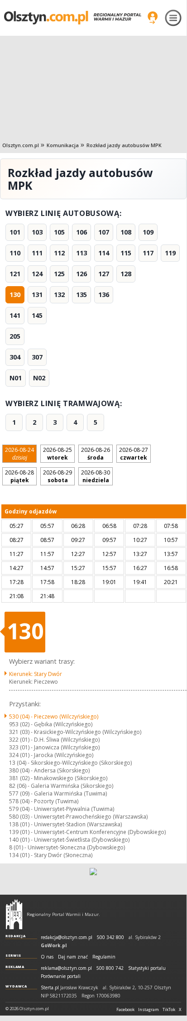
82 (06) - (61, 786)
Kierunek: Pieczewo (33, 681)
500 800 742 (110, 968)
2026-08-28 (19, 476)
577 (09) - (58, 793)
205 (15, 336)
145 (37, 315)
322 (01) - (54, 739)
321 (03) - (75, 732)
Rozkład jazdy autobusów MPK (124, 145)
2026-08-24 (19, 453)
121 (15, 273)
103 (37, 232)
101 (15, 232)
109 (148, 232)
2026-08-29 (57, 476)
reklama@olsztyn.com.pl (66, 968)
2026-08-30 (95, 476)
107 (103, 232)
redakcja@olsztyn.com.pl (66, 937)
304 (15, 357)
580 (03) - (78, 816)
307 (37, 357)
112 (59, 253)
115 (125, 253)
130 (15, 294)
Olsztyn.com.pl (20, 145)
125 (59, 273)
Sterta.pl (50, 988)
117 (148, 253)
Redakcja (15, 936)
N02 (39, 378)
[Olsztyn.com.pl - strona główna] (14, 914)
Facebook (125, 1009)
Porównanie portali (61, 976)
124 (37, 273)
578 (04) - (43, 801)
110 (15, 253)
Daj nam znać (73, 957)
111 (37, 253)
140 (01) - (69, 840)
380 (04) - (49, 770)
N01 (16, 378)
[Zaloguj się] (152, 17)
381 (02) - (58, 778)
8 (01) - (67, 847)
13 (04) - (70, 763)
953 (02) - (50, 724)
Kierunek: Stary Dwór (35, 674)
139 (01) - (87, 832)
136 (103, 294)
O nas (47, 957)
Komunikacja (63, 145)
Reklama (14, 966)
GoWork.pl (54, 945)
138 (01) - (65, 824)
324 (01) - (51, 755)
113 (81, 253)
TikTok (169, 1009)
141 (15, 315)
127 (103, 273)
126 (81, 273)
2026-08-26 (95, 453)
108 (125, 232)
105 (59, 232)
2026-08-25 (57, 453)
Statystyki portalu (147, 968)
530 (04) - (53, 716)
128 (125, 273)
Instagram (148, 1009)
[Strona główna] (72, 17)
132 (59, 294)
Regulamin (103, 957)
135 (81, 294)
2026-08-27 (133, 453)
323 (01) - (54, 747)
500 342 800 (110, 937)
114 (103, 253)
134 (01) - (50, 855)
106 (81, 232)
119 (170, 253)
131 (37, 294)
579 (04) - (61, 809)
